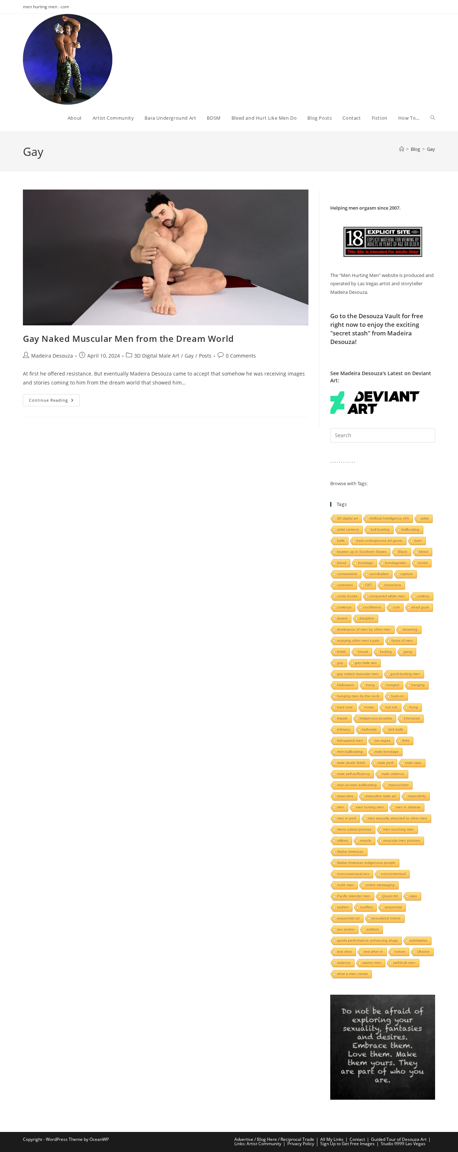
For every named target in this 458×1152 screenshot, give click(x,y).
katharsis (369, 729)
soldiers (372, 929)
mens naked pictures (354, 829)
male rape (413, 763)
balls (341, 540)
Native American (350, 852)
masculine (345, 796)
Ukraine (423, 951)
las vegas (382, 740)
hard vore (345, 707)
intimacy (343, 729)
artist (425, 518)
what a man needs (352, 974)
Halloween (345, 685)
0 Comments (241, 355)
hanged (392, 685)
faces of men (402, 640)
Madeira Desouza (52, 355)
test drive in (373, 951)
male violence (393, 774)
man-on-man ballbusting (357, 785)
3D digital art (347, 518)
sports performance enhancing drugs (367, 940)
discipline (366, 618)
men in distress (408, 807)
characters (392, 585)
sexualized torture (386, 918)
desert (342, 618)
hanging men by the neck (358, 696)
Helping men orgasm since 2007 (364, 208)
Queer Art (390, 896)
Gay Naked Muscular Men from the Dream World (128, 338)
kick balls (396, 729)
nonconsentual (393, 874)
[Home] (401, 149)
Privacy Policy (300, 1144)
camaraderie (347, 574)
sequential (393, 907)
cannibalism (379, 574)
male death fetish (351, 763)
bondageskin (395, 563)
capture (406, 574)
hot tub (392, 707)
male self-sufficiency (353, 774)
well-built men (404, 963)
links (405, 740)
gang (408, 652)
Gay (431, 149)
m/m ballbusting (350, 752)
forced (363, 652)
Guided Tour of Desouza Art (399, 1139)
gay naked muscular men (358, 674)
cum (396, 607)
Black (402, 552)
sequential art (348, 918)
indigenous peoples (376, 718)
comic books (347, 596)
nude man (345, 885)
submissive (419, 940)
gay (340, 663)
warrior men (371, 963)
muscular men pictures (401, 840)
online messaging (380, 885)
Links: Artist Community (257, 1144)
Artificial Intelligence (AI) (389, 518)
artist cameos (348, 529)
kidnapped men (350, 740)
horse (369, 707)
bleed (423, 552)
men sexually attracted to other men (397, 818)
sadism (343, 907)
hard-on (397, 696)
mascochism (399, 785)
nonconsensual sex (353, 874)
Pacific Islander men (353, 896)
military (342, 840)
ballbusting (410, 529)
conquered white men (387, 596)
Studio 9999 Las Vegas (403, 1144)
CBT (368, 585)
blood (341, 563)
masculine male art (380, 796)
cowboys (344, 607)
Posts (205, 355)
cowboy (423, 596)
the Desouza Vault (373, 316)
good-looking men (405, 674)
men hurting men (370, 807)
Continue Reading (54, 401)
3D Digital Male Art (156, 355)
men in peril (346, 818)
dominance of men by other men (364, 629)
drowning (410, 629)
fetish (341, 652)
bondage (365, 563)
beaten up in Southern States (361, 552)
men (340, 807)
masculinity (417, 796)
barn (418, 540)
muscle (365, 840)
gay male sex (366, 663)
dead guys (420, 607)
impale (342, 718)
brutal (423, 563)
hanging (418, 685)
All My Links (332, 1139)
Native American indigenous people (366, 863)
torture (400, 951)
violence (344, 963)
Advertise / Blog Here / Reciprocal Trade (274, 1139)
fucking (386, 652)
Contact (357, 1139)
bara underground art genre (379, 540)
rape (413, 896)
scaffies (366, 907)
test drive (344, 951)
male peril (385, 763)
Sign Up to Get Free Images (347, 1144)
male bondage (387, 752)
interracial (412, 718)
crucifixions (372, 607)
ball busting (380, 529)
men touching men (398, 829)
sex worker (346, 929)
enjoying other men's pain (358, 640)
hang (370, 685)
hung (413, 707)
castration (345, 585)
